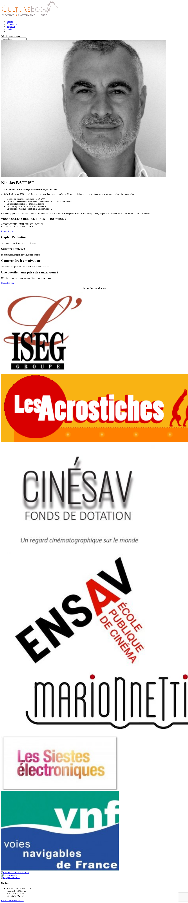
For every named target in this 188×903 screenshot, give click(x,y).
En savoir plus (7, 231)
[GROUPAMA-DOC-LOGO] (15, 872)
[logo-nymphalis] (9, 875)
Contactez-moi (7, 283)
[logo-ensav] (79, 665)
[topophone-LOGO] (10, 877)
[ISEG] (43, 373)
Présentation (12, 24)
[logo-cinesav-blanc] (79, 553)
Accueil (10, 21)
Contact (10, 29)
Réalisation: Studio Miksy (12, 900)
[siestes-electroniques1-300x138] (60, 789)
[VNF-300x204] (60, 870)
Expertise (11, 26)
